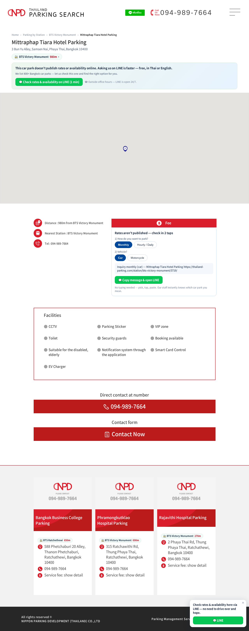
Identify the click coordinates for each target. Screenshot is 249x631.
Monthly (123, 244)
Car (120, 257)
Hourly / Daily (145, 244)
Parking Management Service (173, 619)
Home (15, 35)
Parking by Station (34, 35)
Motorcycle (137, 257)
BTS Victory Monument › (37, 57)
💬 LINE (218, 620)
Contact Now (128, 434)
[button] (125, 149)
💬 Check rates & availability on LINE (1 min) (49, 82)
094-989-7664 (186, 13)
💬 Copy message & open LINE (138, 280)
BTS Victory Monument (62, 35)
